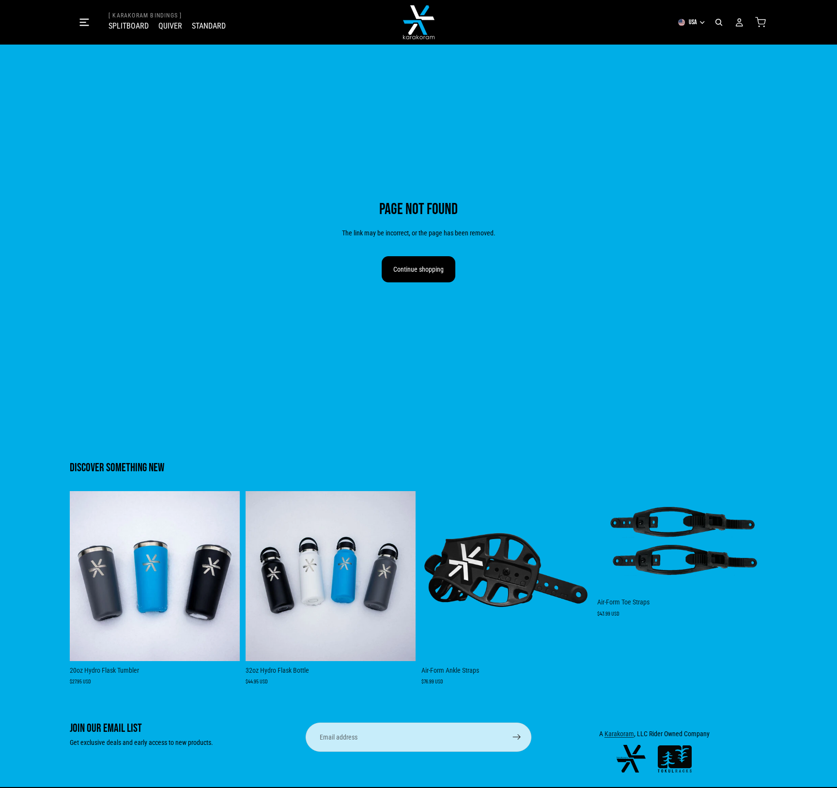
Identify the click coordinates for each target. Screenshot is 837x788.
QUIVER (170, 26)
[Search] (718, 22)
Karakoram (619, 734)
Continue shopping (418, 269)
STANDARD (209, 26)
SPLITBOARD (128, 26)
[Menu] (84, 22)
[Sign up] (517, 737)
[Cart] (760, 22)
